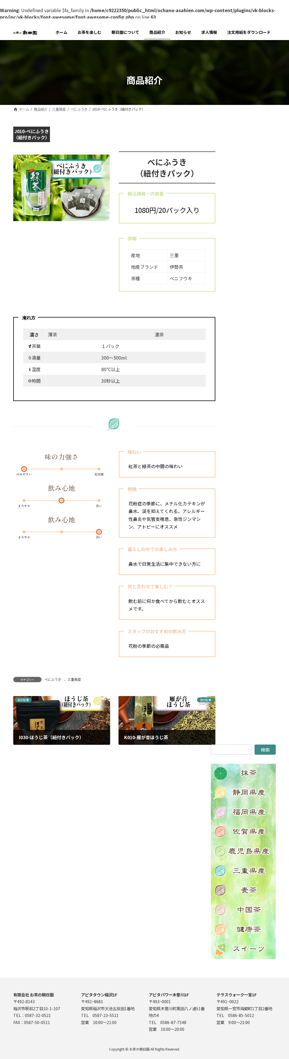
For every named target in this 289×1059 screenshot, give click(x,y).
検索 (265, 749)
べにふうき (52, 679)
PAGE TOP (277, 1021)
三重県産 (74, 679)
